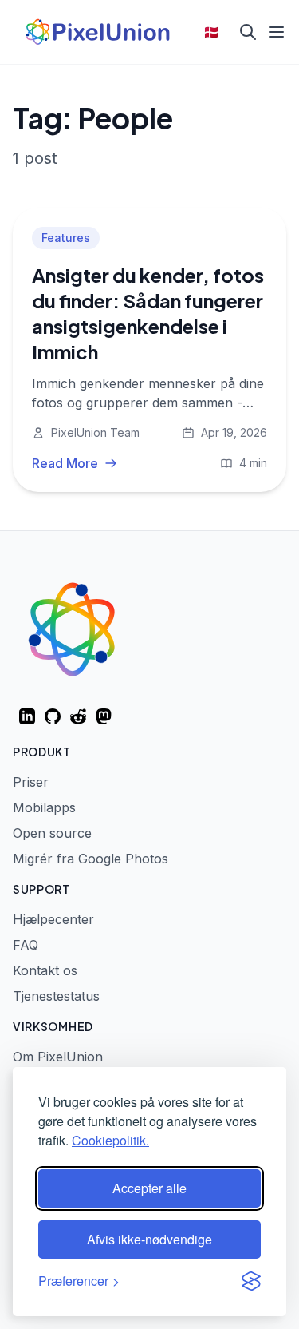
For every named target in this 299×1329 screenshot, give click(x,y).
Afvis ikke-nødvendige (149, 1239)
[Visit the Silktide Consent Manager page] (251, 1281)
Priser (31, 782)
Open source (52, 833)
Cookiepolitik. (110, 1140)
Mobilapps (44, 807)
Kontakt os (45, 970)
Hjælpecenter (53, 919)
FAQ (25, 945)
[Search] (248, 32)
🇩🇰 (211, 32)
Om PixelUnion (58, 1057)
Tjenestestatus (56, 996)
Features (65, 237)
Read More (65, 463)
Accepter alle (149, 1188)
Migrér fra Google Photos (90, 859)
